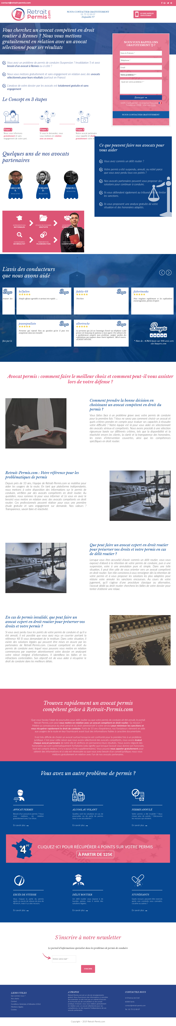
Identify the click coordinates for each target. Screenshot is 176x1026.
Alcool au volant (84, 809)
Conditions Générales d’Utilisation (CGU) (26, 1004)
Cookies (14, 1010)
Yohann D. (43, 189)
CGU (153, 105)
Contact (14, 1001)
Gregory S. (15, 189)
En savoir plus (19, 825)
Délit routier (82, 894)
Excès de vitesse (24, 894)
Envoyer (140, 97)
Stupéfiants (140, 894)
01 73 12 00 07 (88, 14)
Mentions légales (17, 1007)
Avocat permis (23, 809)
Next (168, 272)
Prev (162, 272)
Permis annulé (142, 809)
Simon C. (71, 188)
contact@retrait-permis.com (16, 3)
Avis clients (15, 999)
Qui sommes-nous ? (18, 996)
